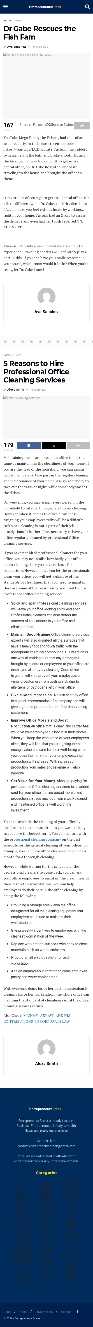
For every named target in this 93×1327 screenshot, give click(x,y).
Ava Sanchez (16, 46)
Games (46, 1199)
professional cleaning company (35, 839)
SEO (71, 1205)
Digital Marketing (22, 1234)
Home (7, 20)
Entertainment (23, 1254)
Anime (22, 1182)
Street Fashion (71, 1225)
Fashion (22, 1269)
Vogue (71, 1268)
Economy (22, 1242)
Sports (71, 1211)
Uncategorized (72, 1256)
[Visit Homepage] (46, 6)
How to (46, 1227)
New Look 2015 (46, 1263)
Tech (70, 1238)
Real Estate (70, 1188)
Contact (66, 1311)
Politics (71, 1182)
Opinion (46, 1277)
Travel (71, 1250)
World (70, 1279)
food (46, 1182)
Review (70, 1199)
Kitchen (46, 1232)
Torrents (70, 1244)
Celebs (22, 1211)
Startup (70, 1217)
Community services (22, 1219)
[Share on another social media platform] (82, 125)
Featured (22, 1275)
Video (70, 1262)
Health (46, 1205)
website (71, 1273)
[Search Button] (87, 7)
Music (46, 1256)
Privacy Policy (44, 1311)
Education (22, 1248)
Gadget (46, 1188)
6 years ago (40, 46)
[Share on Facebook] (29, 445)
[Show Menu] (5, 7)
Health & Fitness (46, 1213)
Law (46, 1238)
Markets (46, 1250)
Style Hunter (71, 1232)
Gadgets (46, 1194)
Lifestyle (46, 1244)
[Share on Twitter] (53, 445)
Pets (46, 1283)
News (17, 20)
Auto (22, 1188)
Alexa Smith (15, 389)
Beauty (22, 1194)
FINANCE (22, 1281)
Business (22, 1199)
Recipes (71, 1194)
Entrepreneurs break (23, 1261)
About (23, 1311)
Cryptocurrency (24, 1227)
